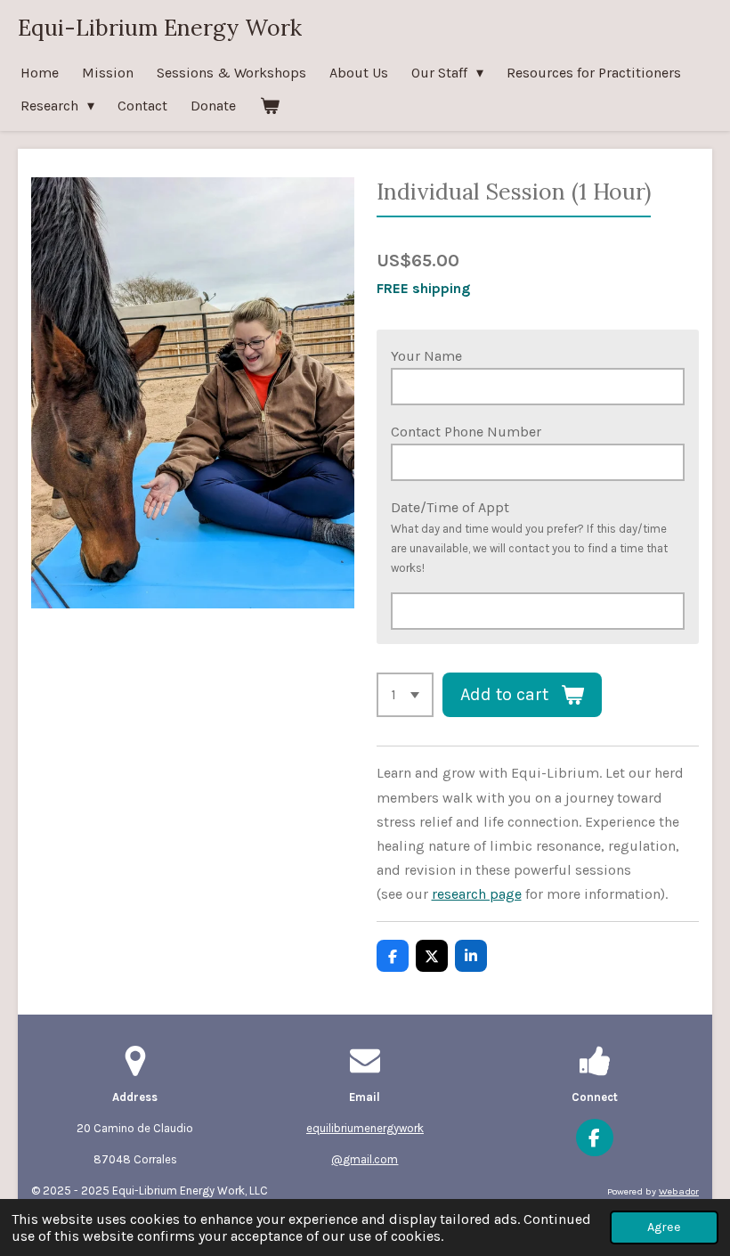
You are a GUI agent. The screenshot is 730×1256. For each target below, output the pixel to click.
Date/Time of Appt (450, 507)
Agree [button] (664, 1227)
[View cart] (268, 105)
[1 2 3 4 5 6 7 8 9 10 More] (405, 695)
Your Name (426, 355)
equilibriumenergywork (365, 1128)
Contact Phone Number (466, 431)
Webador (679, 1191)
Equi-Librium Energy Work (160, 27)
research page (477, 893)
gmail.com (370, 1159)
